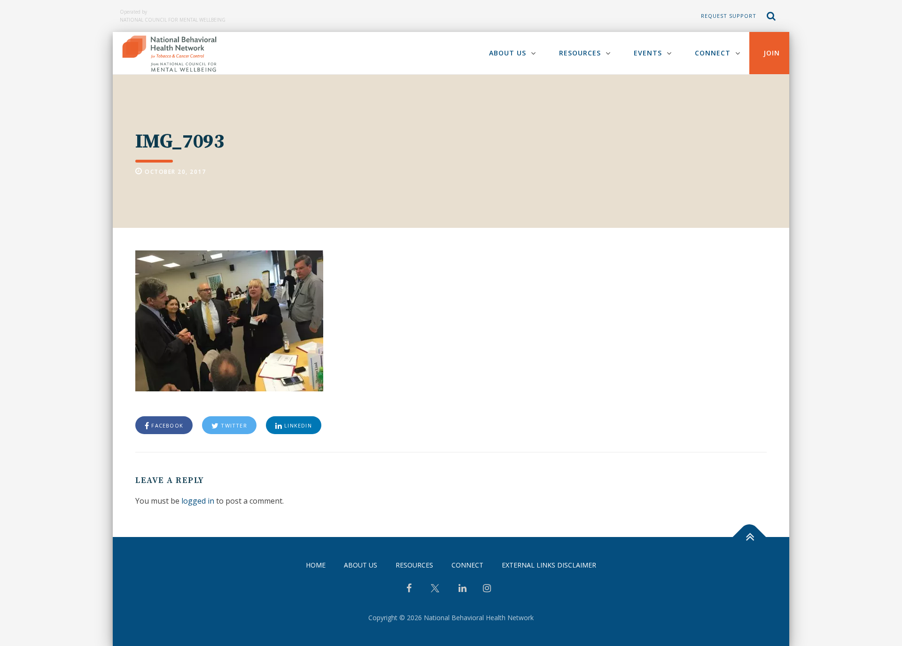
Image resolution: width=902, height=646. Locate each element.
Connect (713, 52)
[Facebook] (409, 589)
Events (648, 52)
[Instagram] (487, 589)
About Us (507, 52)
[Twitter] (435, 592)
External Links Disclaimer (549, 564)
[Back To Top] (749, 537)
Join (771, 52)
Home (316, 564)
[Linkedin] (463, 589)
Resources (580, 52)
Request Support (728, 15)
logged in (197, 501)
